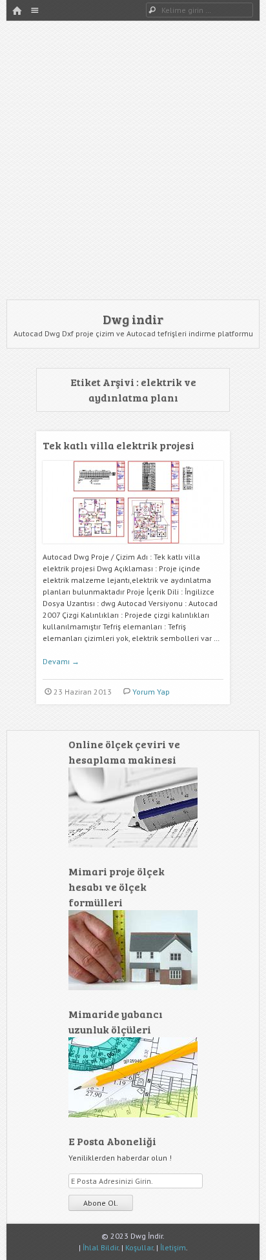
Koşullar (139, 1247)
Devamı (61, 661)
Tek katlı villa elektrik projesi (118, 445)
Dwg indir (133, 319)
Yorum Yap (151, 691)
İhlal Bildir (100, 1247)
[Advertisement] (133, 160)
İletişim (173, 1247)
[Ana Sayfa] (17, 11)
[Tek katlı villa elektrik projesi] (133, 548)
